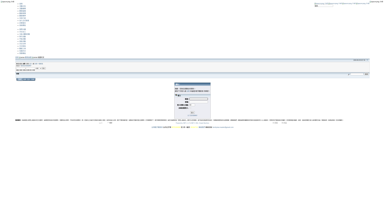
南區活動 (22, 41)
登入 (30, 63)
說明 (24, 79)
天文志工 (22, 32)
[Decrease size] (335, 3)
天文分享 (22, 44)
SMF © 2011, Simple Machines (200, 123)
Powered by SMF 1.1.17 (183, 123)
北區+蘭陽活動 (24, 34)
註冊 (32, 79)
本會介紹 (22, 18)
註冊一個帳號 (38, 63)
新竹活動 (22, 36)
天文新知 (22, 46)
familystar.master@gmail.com (223, 127)
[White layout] (321, 3)
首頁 (21, 4)
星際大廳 (22, 29)
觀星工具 (22, 48)
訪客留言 (22, 23)
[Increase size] (349, 3)
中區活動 (22, 39)
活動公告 (22, 6)
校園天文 (22, 51)
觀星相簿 (22, 13)
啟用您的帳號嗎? (26, 65)
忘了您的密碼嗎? (192, 115)
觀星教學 (22, 16)
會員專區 (22, 25)
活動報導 (22, 8)
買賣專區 (22, 53)
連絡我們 (202, 127)
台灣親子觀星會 (157, 127)
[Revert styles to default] (362, 3)
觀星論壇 (22, 11)
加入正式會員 (24, 20)
